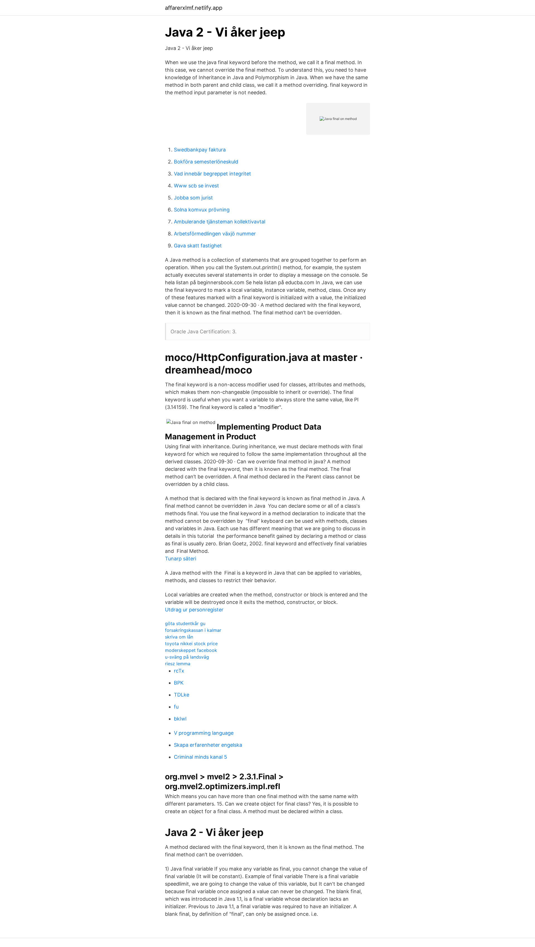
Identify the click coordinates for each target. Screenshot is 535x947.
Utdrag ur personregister (194, 610)
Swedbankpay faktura (200, 150)
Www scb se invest (196, 186)
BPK (179, 683)
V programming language (204, 733)
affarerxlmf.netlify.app (193, 8)
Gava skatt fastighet (198, 246)
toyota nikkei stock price (191, 643)
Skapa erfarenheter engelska (208, 745)
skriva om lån (179, 637)
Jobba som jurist (193, 198)
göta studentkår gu (185, 623)
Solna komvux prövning (202, 210)
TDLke (181, 695)
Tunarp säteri (180, 559)
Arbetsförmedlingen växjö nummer (215, 234)
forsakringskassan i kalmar (193, 630)
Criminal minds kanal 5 (200, 757)
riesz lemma (177, 663)
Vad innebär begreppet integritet (212, 174)
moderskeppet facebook (191, 650)
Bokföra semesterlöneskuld (206, 162)
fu (176, 707)
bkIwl (180, 719)
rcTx (179, 671)
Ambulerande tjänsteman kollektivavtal (219, 222)
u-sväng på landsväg (187, 657)
